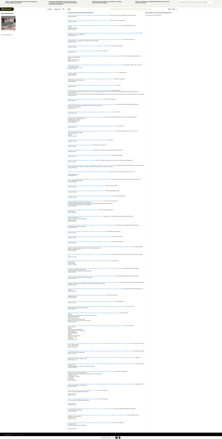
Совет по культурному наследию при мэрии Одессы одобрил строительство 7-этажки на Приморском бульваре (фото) (95, 56)
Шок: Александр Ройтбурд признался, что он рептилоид (80, 150)
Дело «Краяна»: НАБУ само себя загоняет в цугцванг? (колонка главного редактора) (87, 295)
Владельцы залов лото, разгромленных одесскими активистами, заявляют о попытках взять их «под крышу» (92, 25)
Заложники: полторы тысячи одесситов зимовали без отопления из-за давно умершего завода (89, 195)
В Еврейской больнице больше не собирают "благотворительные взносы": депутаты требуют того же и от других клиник (95, 288)
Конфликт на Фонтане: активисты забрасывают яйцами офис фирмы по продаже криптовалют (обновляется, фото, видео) (95, 39)
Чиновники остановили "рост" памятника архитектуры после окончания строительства (88, 140)
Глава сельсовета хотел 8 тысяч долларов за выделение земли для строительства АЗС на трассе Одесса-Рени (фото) (94, 282)
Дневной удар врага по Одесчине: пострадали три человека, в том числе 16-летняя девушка (107, 2)
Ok (116, 437)
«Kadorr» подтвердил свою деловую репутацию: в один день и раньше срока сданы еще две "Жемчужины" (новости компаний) (97, 325)
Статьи (49, 9)
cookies (112, 437)
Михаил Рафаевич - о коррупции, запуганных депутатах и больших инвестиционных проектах (89, 90)
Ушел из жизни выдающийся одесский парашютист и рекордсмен (83, 390)
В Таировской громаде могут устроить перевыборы (79, 145)
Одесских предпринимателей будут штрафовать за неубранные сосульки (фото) (86, 201)
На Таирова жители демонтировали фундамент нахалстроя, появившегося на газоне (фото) (89, 179)
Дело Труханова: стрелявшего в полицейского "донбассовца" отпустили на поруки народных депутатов (91, 225)
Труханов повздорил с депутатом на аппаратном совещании (81, 160)
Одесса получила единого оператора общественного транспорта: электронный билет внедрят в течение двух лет (94, 312)
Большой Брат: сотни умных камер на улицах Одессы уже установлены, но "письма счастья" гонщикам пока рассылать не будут (97, 415)
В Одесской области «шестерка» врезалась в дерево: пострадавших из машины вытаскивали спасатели (91, 301)
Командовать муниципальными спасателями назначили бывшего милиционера (86, 185)
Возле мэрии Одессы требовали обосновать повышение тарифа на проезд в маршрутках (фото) (90, 422)
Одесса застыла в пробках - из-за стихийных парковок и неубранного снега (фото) (86, 190)
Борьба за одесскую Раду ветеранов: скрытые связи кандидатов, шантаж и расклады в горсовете (21, 2)
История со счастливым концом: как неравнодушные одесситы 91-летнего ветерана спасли (89, 20)
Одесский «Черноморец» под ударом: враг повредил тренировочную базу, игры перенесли (152, 2)
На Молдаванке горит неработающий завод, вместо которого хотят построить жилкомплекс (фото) (90, 408)
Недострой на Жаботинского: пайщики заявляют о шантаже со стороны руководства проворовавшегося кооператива (95, 64)
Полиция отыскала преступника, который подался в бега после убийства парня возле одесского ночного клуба (93, 72)
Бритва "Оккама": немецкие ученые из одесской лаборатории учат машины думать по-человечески (90, 165)
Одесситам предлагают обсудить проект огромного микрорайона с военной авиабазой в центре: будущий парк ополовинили (96, 306)
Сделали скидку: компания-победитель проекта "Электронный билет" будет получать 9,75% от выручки (91, 371)
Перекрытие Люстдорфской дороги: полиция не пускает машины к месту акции (86, 99)
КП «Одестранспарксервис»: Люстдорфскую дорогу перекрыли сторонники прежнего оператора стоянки (92, 104)
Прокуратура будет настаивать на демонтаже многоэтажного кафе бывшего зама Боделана (89, 45)
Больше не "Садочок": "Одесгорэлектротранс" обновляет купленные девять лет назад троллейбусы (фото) (92, 276)
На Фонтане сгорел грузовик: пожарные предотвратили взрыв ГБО (83, 209)
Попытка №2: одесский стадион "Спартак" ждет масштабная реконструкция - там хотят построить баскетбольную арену (95, 268)
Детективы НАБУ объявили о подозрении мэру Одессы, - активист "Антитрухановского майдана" (90, 254)
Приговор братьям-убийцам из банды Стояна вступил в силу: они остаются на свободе (87, 231)
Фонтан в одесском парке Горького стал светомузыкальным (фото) (83, 51)
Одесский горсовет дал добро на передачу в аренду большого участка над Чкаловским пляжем (89, 236)
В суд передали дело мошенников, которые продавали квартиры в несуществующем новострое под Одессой (92, 85)
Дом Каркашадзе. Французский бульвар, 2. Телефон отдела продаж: (193, 2)
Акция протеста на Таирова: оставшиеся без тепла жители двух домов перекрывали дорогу (88, 171)
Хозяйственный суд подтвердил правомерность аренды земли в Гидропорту (85, 216)
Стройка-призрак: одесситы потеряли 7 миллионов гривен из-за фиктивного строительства (89, 241)
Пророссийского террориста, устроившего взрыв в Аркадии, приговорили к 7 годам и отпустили (90, 155)
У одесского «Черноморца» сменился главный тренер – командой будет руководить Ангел (88, 15)
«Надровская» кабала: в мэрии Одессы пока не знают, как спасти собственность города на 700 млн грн (91, 78)
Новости (57, 9)
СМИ (68, 9)
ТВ (63, 9)
